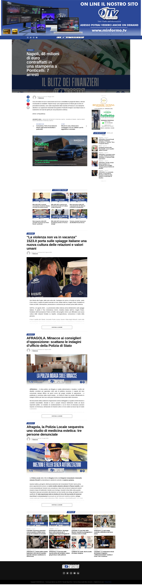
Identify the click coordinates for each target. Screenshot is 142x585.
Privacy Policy (108, 582)
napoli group (81, 119)
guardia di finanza (71, 119)
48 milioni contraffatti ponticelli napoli (54, 119)
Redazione (41, 98)
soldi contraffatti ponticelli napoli (43, 120)
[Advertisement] (60, 176)
